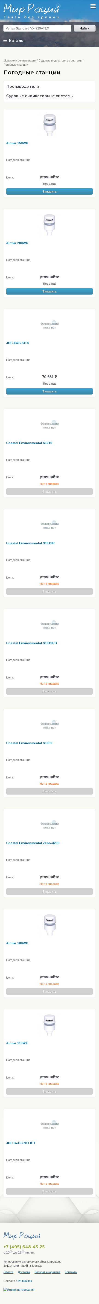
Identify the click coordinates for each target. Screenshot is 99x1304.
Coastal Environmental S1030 (29, 743)
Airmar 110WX (17, 1043)
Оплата (8, 1272)
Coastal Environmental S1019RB (31, 643)
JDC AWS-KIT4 (17, 343)
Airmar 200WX (17, 243)
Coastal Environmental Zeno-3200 (32, 843)
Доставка (24, 1272)
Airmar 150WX (17, 143)
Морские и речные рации (19, 60)
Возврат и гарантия (47, 1272)
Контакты (71, 1272)
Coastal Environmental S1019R (30, 543)
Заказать (49, 191)
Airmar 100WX (17, 943)
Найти (85, 28)
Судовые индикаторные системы (60, 60)
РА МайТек (25, 1281)
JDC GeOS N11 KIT (20, 1143)
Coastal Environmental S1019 (29, 443)
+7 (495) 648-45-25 (24, 1246)
